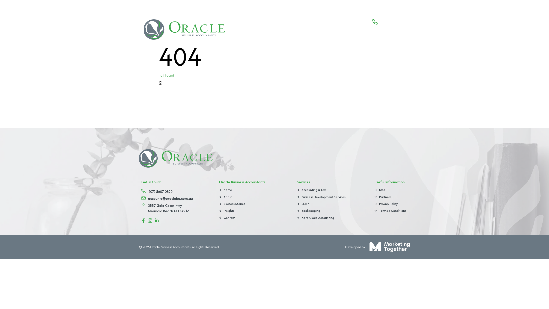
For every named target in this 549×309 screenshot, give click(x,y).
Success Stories (348, 30)
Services (318, 30)
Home (280, 30)
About (298, 30)
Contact (394, 30)
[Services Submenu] (328, 31)
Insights (374, 30)
